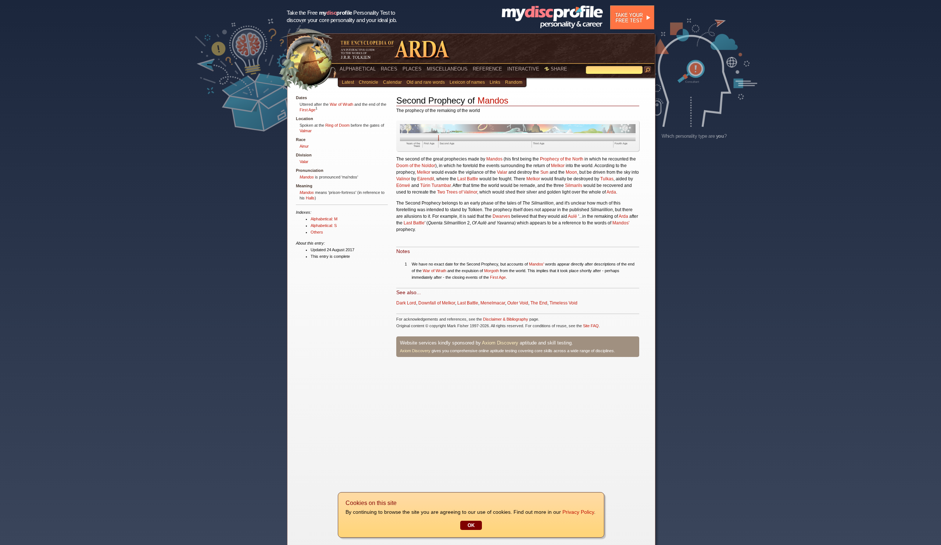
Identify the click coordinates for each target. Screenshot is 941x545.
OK (471, 525)
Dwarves (501, 216)
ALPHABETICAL (358, 69)
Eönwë (403, 185)
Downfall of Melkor (436, 303)
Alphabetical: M (324, 219)
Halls (310, 198)
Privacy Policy (578, 512)
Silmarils (573, 185)
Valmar (306, 131)
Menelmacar (492, 303)
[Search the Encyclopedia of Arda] (647, 70)
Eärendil (425, 178)
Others (317, 232)
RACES (389, 69)
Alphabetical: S (324, 225)
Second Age (447, 143)
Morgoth (491, 270)
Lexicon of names (467, 82)
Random (513, 82)
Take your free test (629, 17)
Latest (348, 82)
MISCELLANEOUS (447, 69)
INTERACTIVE (523, 69)
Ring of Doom (337, 125)
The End (538, 303)
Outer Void (517, 303)
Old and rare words (426, 82)
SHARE (558, 69)
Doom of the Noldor (415, 165)
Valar (304, 161)
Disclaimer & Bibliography (505, 319)
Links (495, 82)
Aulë (572, 216)
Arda (611, 192)
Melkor (558, 165)
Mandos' (620, 222)
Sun (544, 172)
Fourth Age (621, 143)
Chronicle (368, 82)
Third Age (538, 143)
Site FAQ (591, 326)
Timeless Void (563, 303)
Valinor (403, 178)
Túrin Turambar (435, 185)
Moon (571, 172)
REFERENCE (487, 69)
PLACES (412, 69)
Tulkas (606, 178)
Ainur (304, 146)
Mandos (307, 177)
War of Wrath (341, 104)
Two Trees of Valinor (457, 192)
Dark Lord (406, 303)
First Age (307, 110)
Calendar (392, 82)
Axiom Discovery (500, 343)
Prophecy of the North (561, 159)
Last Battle (467, 178)
